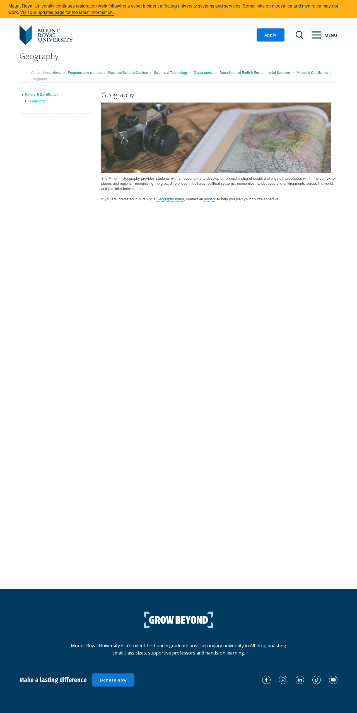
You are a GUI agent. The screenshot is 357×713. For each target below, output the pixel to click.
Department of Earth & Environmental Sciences (255, 72)
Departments (203, 72)
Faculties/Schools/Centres (128, 72)
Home (57, 72)
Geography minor (170, 198)
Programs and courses (85, 72)
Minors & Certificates (312, 72)
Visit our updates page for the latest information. (67, 12)
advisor (210, 198)
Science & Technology (171, 72)
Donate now (113, 680)
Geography (36, 101)
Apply (270, 35)
